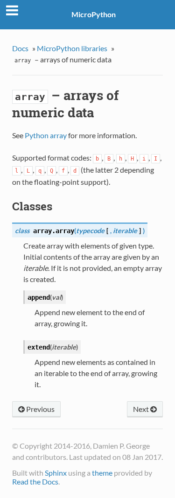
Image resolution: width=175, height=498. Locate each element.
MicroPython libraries (72, 48)
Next (141, 408)
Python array (46, 135)
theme (102, 472)
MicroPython (93, 14)
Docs (20, 48)
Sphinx (56, 472)
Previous (40, 408)
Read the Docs (35, 481)
